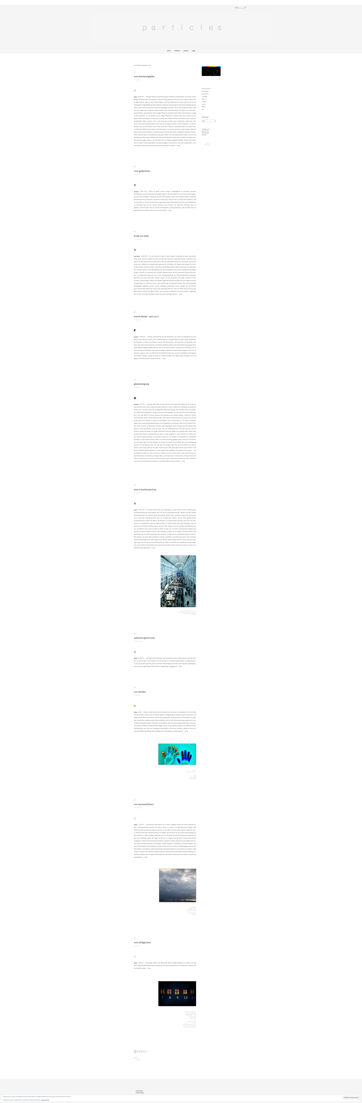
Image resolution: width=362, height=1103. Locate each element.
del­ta (135, 824)
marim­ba (137, 256)
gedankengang (141, 383)
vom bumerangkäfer (144, 76)
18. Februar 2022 (138, 492)
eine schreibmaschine (145, 489)
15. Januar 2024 (137, 319)
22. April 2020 (137, 695)
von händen (140, 691)
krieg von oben (141, 235)
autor (169, 51)
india (135, 658)
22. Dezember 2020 (138, 641)
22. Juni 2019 (137, 945)
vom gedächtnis (142, 171)
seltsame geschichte (144, 637)
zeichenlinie (205, 91)
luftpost (177, 51)
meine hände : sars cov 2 (146, 316)
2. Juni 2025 (136, 174)
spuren (186, 51)
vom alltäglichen (142, 942)
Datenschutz (140, 1093)
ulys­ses (136, 404)
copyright (204, 96)
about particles (206, 89)
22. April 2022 (137, 387)
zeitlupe (204, 101)
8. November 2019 (138, 807)
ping (193, 51)
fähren (203, 106)
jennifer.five (205, 94)
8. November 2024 (138, 239)
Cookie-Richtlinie (45, 1100)
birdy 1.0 (204, 99)
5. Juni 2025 (136, 79)
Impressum (139, 1091)
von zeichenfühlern (144, 804)
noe (203, 109)
